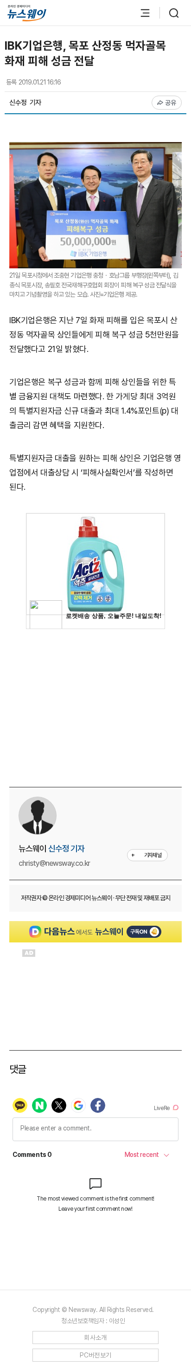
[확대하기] (95, 149)
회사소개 (95, 1337)
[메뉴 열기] (140, 13)
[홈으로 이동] (26, 13)
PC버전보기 (96, 1355)
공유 (171, 102)
